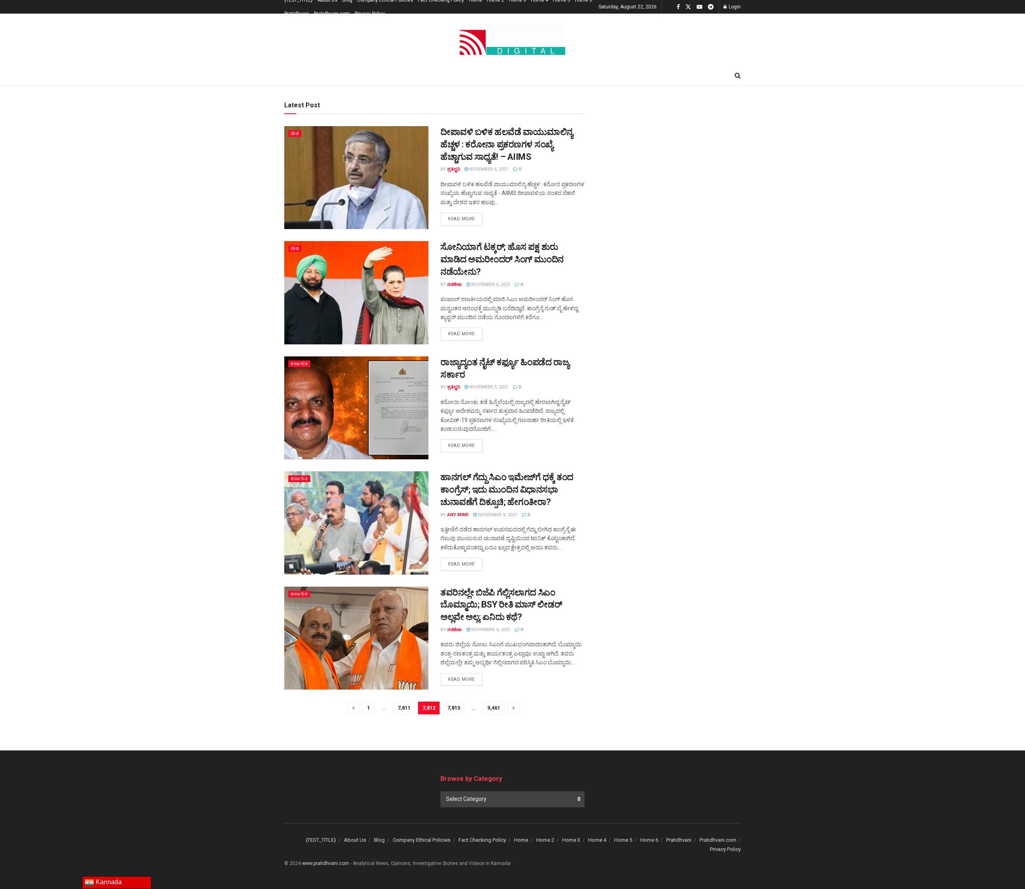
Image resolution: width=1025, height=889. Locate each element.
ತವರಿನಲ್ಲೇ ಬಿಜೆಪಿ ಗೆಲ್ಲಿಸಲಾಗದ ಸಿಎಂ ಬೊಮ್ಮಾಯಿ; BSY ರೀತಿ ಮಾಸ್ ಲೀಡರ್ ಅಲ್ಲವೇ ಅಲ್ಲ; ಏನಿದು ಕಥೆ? (501, 604)
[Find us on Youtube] (699, 7)
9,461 (493, 708)
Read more (465, 218)
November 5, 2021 (488, 387)
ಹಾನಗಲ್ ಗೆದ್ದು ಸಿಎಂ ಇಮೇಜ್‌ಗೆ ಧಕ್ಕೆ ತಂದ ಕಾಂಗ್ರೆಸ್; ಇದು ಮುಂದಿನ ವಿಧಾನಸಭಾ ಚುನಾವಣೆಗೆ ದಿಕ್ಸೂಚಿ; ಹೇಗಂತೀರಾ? (506, 489)
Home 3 (571, 840)
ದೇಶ (295, 133)
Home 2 (545, 840)
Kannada (108, 882)
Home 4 (597, 840)
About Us (355, 840)
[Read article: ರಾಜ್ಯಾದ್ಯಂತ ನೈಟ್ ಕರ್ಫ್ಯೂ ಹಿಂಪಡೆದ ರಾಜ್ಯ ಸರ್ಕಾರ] (356, 407)
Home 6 (649, 840)
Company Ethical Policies (421, 840)
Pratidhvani (296, 13)
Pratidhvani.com (332, 13)
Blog (379, 840)
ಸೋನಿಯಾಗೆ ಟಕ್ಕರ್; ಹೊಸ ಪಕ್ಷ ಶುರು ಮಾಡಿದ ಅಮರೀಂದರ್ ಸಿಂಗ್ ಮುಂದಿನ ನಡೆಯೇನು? (502, 259)
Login (734, 7)
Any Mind (458, 514)
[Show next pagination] (514, 708)
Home (521, 840)
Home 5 (623, 840)
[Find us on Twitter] (688, 7)
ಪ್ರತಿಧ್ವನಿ (453, 169)
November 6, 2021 (488, 169)
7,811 (404, 708)
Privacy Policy (370, 13)
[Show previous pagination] (354, 708)
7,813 (453, 708)
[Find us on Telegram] (710, 7)
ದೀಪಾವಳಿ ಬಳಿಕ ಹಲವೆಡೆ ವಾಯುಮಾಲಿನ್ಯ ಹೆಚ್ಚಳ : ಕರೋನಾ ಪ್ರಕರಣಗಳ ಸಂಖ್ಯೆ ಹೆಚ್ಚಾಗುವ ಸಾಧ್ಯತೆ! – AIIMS (506, 144)
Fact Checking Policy (482, 840)
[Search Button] (738, 76)
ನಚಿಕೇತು (454, 284)
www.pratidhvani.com (325, 863)
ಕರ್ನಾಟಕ (299, 363)
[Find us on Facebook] (678, 7)
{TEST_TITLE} (321, 840)
